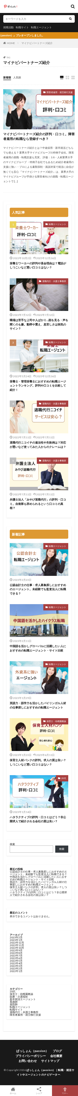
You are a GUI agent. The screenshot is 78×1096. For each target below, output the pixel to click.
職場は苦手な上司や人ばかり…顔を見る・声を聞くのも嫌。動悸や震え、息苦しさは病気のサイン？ (39, 324)
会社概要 (56, 1056)
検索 (12, 844)
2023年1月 (16, 940)
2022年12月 (17, 942)
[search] (70, 19)
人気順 (17, 77)
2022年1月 (16, 971)
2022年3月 (16, 966)
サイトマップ (50, 1061)
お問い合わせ (28, 1061)
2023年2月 (16, 937)
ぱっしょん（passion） (32, 1051)
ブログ (57, 1051)
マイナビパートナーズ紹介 (37, 43)
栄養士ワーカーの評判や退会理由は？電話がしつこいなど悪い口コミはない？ (38, 265)
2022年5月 (16, 960)
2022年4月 (16, 963)
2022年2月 (16, 968)
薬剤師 (14, 1004)
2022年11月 (17, 945)
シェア (39, 1093)
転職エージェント (41, 27)
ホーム (13, 1093)
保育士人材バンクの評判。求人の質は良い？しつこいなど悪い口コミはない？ (38, 762)
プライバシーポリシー (31, 1056)
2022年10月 (17, 947)
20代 (63, 778)
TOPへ (65, 1093)
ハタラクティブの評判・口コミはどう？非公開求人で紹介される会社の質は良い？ (38, 819)
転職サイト (22, 27)
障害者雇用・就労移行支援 (60, 92)
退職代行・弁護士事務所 (54, 281)
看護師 (14, 1001)
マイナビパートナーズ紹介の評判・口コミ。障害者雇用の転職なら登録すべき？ (39, 136)
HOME (11, 43)
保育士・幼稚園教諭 (56, 721)
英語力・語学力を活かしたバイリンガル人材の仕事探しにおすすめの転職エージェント (38, 705)
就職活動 (8, 27)
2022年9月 (16, 950)
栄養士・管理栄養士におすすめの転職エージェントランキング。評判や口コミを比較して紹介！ (38, 385)
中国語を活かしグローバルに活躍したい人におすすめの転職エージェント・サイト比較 (38, 648)
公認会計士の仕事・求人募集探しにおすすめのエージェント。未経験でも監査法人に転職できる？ (38, 589)
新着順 (7, 77)
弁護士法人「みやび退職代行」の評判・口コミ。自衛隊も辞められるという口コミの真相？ (38, 504)
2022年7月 (16, 955)
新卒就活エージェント (23, 999)
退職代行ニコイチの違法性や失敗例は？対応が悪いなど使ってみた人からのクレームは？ (38, 444)
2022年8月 (16, 953)
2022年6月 (16, 958)
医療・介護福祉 (19, 996)
